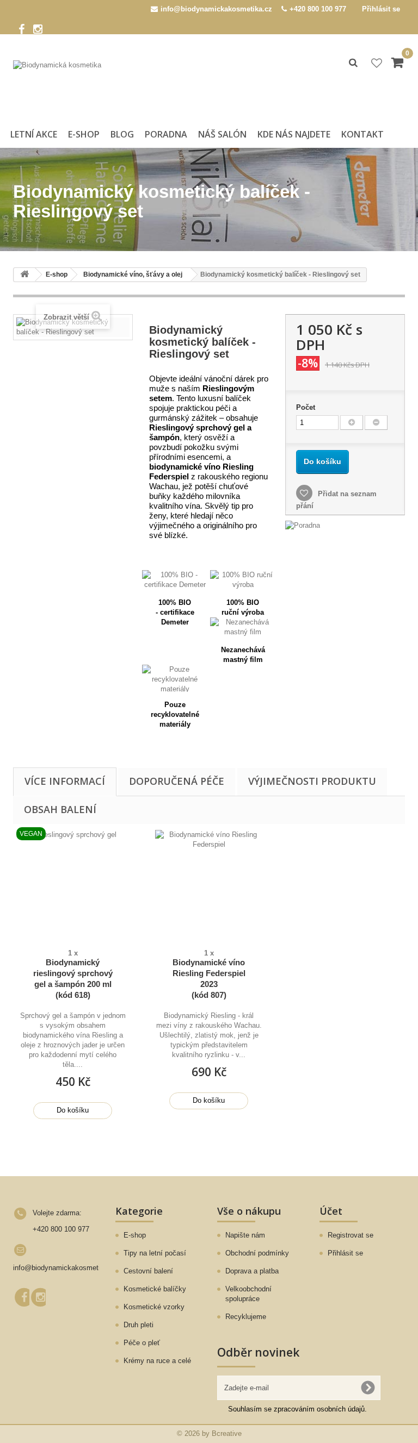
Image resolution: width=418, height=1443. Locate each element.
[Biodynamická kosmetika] (72, 86)
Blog (122, 134)
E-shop (84, 134)
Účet (330, 1210)
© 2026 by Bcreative (209, 1433)
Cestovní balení (148, 1271)
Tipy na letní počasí (155, 1253)
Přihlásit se (381, 9)
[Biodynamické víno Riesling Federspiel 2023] (209, 884)
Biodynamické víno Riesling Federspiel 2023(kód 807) (209, 979)
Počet (305, 407)
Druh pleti (138, 1325)
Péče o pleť (142, 1343)
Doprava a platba (252, 1271)
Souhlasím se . (297, 1409)
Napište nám (245, 1235)
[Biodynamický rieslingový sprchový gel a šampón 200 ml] (73, 884)
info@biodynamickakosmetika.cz (65, 1268)
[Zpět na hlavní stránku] (24, 275)
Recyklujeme (245, 1317)
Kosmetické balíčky (155, 1289)
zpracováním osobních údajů (319, 1409)
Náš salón (222, 134)
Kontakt (362, 134)
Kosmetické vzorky (154, 1307)
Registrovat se (350, 1235)
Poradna (166, 134)
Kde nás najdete (293, 134)
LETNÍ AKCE (33, 134)
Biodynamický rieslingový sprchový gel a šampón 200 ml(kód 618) (73, 979)
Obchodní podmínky (257, 1253)
